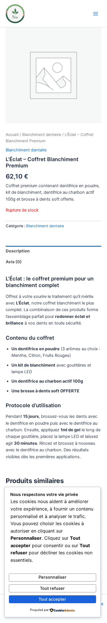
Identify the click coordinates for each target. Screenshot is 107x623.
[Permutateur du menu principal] (95, 13)
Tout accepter (52, 599)
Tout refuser (52, 588)
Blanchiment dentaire (41, 134)
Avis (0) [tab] (14, 261)
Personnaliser (52, 577)
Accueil (12, 134)
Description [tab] (18, 251)
